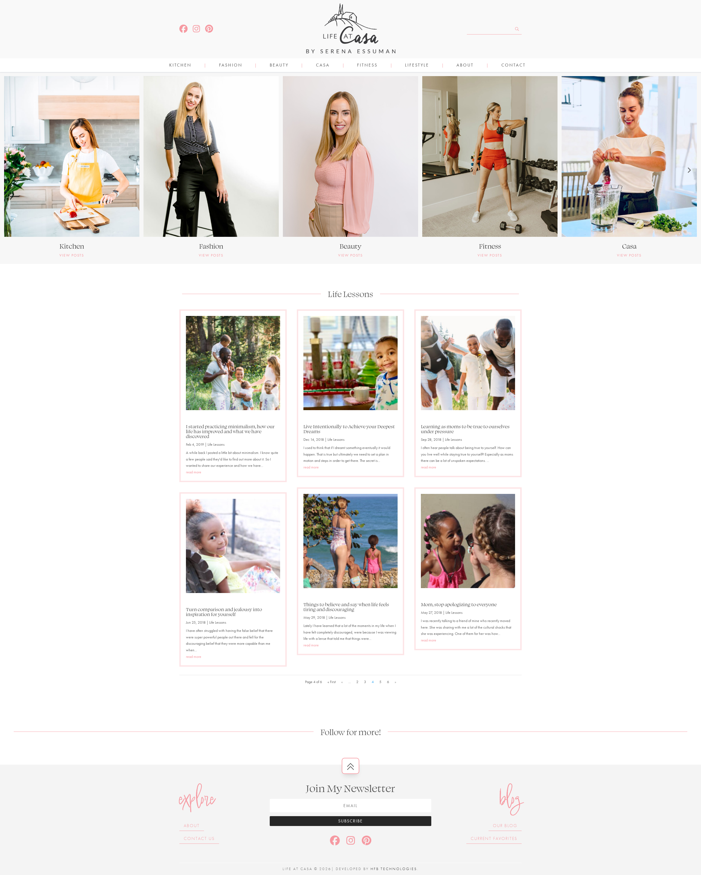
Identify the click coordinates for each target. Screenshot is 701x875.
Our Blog (505, 825)
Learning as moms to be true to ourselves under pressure (465, 428)
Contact (513, 65)
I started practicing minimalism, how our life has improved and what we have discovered (230, 431)
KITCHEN (180, 65)
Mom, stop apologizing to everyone (459, 604)
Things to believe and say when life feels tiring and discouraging (346, 606)
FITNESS (367, 65)
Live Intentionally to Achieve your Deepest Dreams (349, 428)
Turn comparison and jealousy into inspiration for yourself (224, 611)
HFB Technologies (393, 868)
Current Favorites (494, 838)
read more (193, 472)
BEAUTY (279, 65)
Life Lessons (216, 444)
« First (331, 681)
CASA (323, 65)
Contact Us (199, 838)
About (465, 65)
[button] (12, 170)
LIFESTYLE (417, 65)
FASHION (230, 65)
